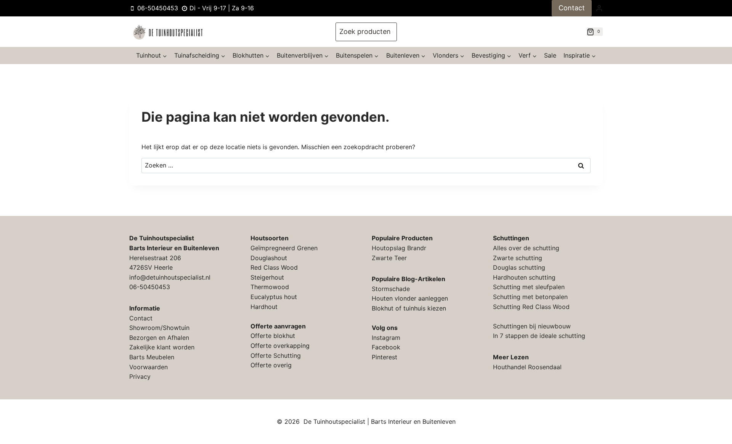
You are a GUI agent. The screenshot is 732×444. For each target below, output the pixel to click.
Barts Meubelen (151, 357)
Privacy (140, 376)
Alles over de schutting (526, 248)
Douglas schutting (519, 267)
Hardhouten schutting (524, 277)
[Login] (599, 8)
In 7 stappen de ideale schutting (539, 335)
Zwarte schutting (517, 258)
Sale (550, 55)
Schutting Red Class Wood (531, 306)
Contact (572, 8)
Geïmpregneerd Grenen (284, 248)
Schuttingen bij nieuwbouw (532, 326)
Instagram (386, 337)
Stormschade (391, 289)
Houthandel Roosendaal (527, 367)
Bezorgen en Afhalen (159, 337)
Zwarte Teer (389, 258)
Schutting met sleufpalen (529, 287)
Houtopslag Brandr (399, 248)
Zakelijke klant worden (161, 347)
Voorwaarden (148, 367)
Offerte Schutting (275, 355)
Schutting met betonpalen (530, 297)
